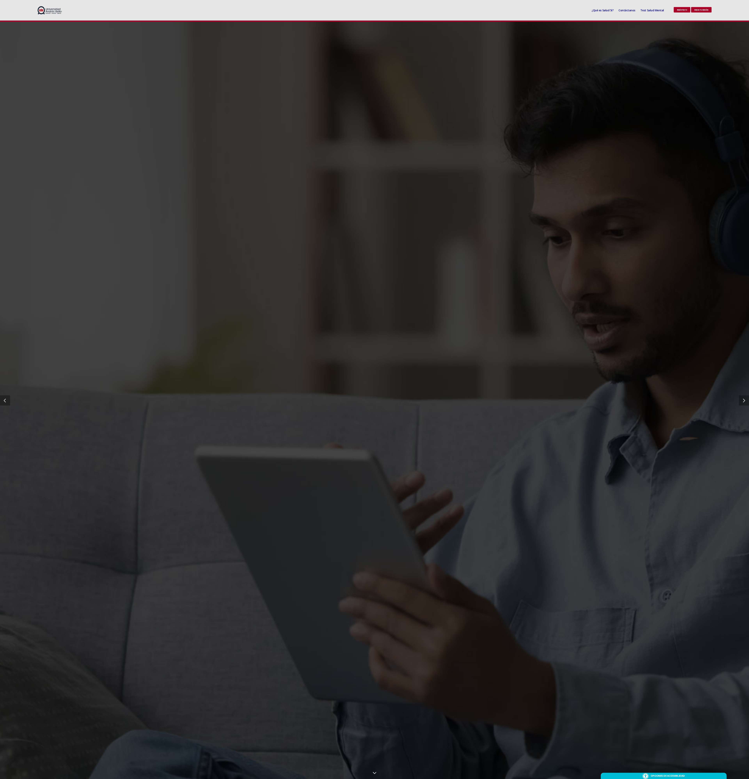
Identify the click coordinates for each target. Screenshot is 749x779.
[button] (5, 400)
